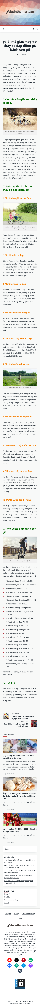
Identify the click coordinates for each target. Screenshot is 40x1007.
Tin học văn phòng (11, 900)
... (7, 805)
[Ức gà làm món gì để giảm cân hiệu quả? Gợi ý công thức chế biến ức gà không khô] (20, 784)
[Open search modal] (36, 29)
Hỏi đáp (7, 897)
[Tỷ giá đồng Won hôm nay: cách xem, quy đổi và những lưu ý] (20, 746)
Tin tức (6, 903)
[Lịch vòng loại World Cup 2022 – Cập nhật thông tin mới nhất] (20, 819)
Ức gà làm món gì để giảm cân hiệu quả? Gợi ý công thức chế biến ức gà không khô (20, 796)
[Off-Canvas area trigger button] (3, 29)
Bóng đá (7, 894)
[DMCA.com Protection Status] (20, 984)
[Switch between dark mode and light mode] (34, 29)
